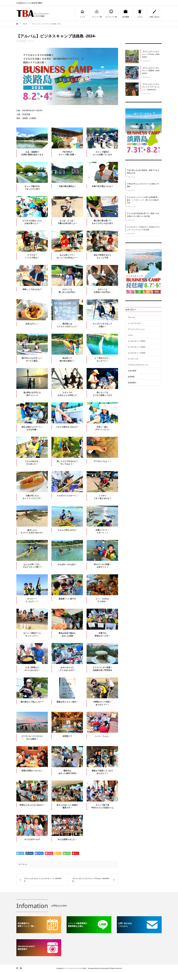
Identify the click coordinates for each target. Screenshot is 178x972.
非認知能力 (132, 383)
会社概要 (125, 17)
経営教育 (131, 377)
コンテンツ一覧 (111, 17)
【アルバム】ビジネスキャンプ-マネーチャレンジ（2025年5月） (151, 87)
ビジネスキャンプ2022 (136, 347)
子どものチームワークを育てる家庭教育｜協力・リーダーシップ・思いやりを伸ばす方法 (143, 200)
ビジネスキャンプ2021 (136, 341)
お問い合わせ (154, 17)
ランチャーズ (133, 359)
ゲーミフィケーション (136, 329)
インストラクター (134, 323)
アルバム (31, 41)
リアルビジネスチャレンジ (138, 365)
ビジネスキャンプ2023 (136, 353)
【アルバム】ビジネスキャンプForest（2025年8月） (150, 54)
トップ (82, 17)
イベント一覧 (97, 17)
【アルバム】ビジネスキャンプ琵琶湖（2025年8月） (151, 70)
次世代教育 (132, 371)
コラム (140, 17)
